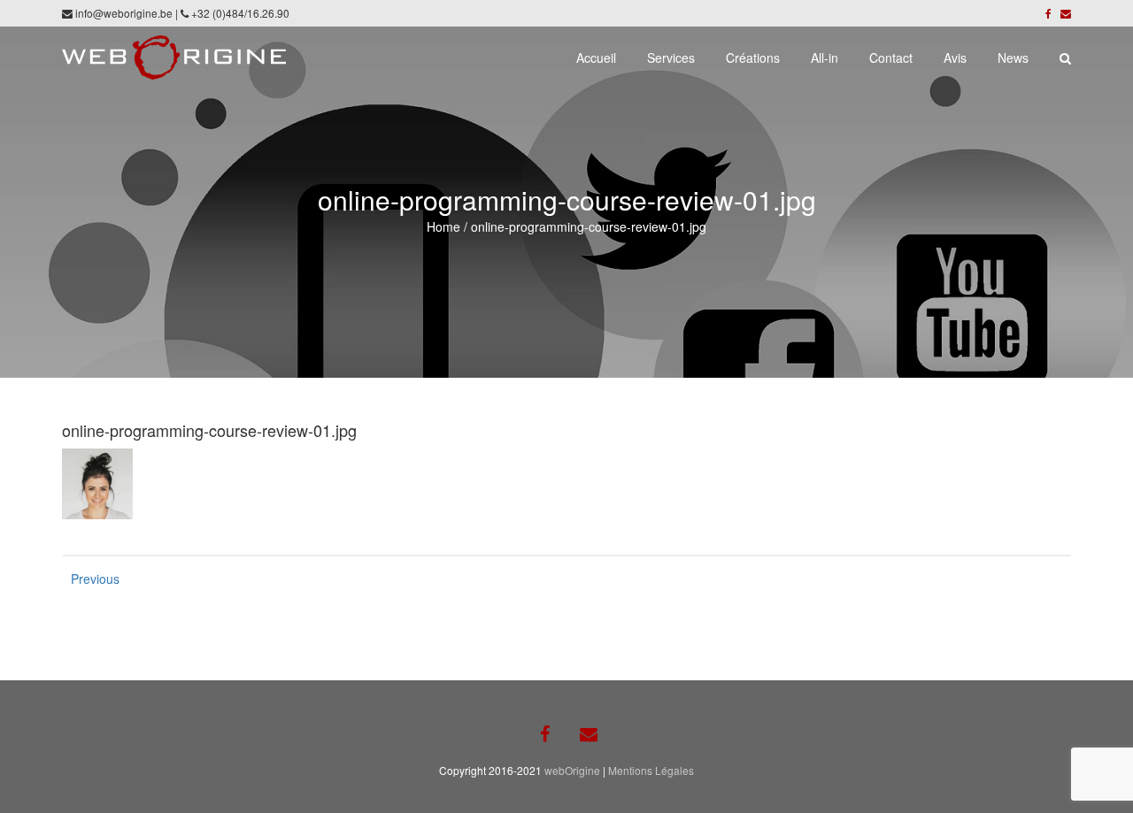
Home (443, 226)
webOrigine (572, 770)
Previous (88, 578)
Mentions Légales (651, 770)
